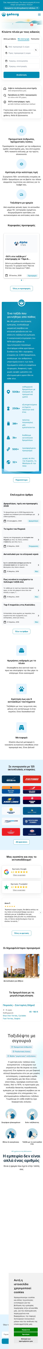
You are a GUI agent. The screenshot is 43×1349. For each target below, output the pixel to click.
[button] (21, 280)
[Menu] (39, 15)
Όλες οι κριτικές (21, 933)
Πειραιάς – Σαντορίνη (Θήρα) (19, 1005)
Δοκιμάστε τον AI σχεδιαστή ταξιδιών (20, 8)
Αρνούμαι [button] (26, 1334)
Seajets (17, 1018)
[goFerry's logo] (11, 14)
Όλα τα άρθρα (21, 631)
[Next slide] (40, 912)
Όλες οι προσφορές (22, 288)
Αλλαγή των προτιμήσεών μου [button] (26, 1340)
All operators (21, 842)
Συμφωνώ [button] (26, 1330)
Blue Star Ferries (10, 1016)
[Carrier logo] (11, 779)
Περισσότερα (21, 480)
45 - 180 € (33, 1012)
